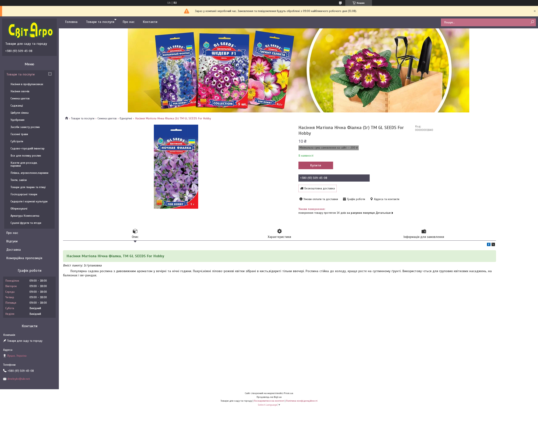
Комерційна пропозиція (24, 258)
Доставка (13, 250)
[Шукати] (532, 22)
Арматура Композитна (25, 216)
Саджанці (17, 105)
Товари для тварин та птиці (28, 187)
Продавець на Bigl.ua (269, 397)
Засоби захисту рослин (25, 127)
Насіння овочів (20, 91)
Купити (315, 165)
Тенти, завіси (19, 180)
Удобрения (17, 120)
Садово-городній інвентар (28, 148)
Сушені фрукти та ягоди (26, 223)
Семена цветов (107, 118)
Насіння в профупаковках (27, 84)
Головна (71, 22)
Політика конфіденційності (302, 400)
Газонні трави (19, 134)
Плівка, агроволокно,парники (29, 173)
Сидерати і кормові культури (29, 201)
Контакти (150, 22)
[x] (493, 245)
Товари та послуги (100, 22)
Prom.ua (288, 393)
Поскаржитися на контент (269, 400)
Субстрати (17, 141)
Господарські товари (24, 194)
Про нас (128, 22)
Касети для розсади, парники (24, 164)
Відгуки (12, 241)
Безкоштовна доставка (319, 188)
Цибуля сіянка (20, 113)
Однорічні (126, 118)
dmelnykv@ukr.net (18, 379)
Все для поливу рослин (26, 155)
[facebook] (489, 245)
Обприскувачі (19, 208)
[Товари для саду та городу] (30, 30)
